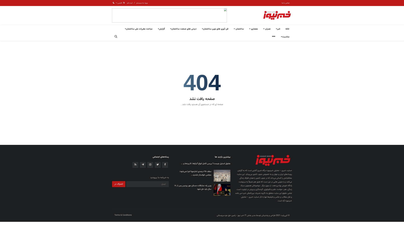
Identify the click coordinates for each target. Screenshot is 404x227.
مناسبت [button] (285, 37)
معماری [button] (254, 29)
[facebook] (165, 165)
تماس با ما (286, 3)
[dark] (114, 3)
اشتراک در (118, 184)
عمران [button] (267, 29)
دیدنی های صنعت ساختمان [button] (183, 29)
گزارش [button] (162, 29)
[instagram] (150, 165)
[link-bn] (169, 15)
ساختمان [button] (239, 29)
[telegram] (143, 165)
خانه (287, 29)
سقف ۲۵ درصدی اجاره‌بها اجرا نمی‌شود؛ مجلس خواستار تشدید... (195, 173)
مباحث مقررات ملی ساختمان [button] (139, 29)
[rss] (135, 165)
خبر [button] (278, 29)
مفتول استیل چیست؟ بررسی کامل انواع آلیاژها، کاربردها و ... (205, 163)
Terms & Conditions (123, 215)
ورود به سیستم (142, 3)
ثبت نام (130, 3)
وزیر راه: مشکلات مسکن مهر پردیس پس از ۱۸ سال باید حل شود (192, 187)
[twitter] (158, 165)
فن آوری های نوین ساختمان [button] (215, 29)
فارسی (120, 3)
